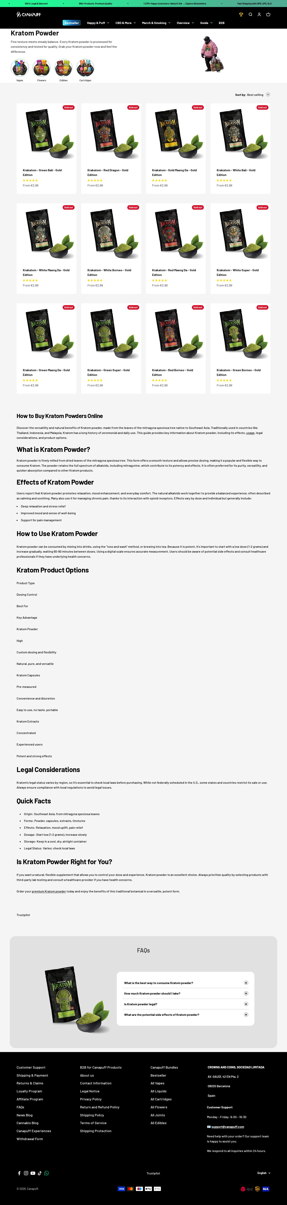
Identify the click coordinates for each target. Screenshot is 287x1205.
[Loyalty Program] (241, 14)
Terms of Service (93, 1123)
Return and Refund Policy (99, 1107)
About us (87, 1075)
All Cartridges (161, 1099)
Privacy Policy (91, 1099)
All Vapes (157, 1083)
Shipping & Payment (32, 1075)
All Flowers (159, 1107)
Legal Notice (90, 1091)
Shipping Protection (95, 1131)
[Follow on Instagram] (26, 1173)
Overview (183, 23)
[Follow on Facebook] (19, 1173)
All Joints (158, 1115)
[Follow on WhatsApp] (46, 1173)
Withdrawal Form (30, 1139)
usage (250, 433)
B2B (222, 23)
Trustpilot (23, 915)
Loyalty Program (29, 1091)
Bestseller (72, 23)
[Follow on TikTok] (39, 1173)
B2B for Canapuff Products (101, 1067)
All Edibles (159, 1123)
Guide (204, 23)
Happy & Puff (96, 23)
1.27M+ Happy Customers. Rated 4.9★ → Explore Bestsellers (175, 3)
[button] (30, 180)
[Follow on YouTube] (33, 1173)
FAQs (20, 1107)
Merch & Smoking (154, 23)
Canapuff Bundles (164, 1067)
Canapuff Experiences (34, 1131)
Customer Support (31, 1067)
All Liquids (159, 1091)
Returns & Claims (30, 1083)
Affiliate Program (30, 1099)
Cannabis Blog (27, 1123)
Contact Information (95, 1083)
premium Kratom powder (49, 891)
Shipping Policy (92, 1115)
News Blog (25, 1115)
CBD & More (124, 23)
